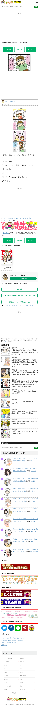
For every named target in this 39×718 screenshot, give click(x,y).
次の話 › (30, 49)
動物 (5, 689)
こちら (5, 341)
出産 (5, 668)
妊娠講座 (6, 662)
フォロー (6, 233)
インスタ (19, 289)
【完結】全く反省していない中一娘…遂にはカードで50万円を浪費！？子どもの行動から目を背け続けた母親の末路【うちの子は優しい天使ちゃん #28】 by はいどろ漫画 (25, 383)
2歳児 (21, 672)
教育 (5, 682)
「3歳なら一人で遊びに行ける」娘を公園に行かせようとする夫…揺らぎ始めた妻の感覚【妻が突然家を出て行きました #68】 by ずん (25, 372)
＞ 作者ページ (23, 278)
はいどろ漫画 (34, 551)
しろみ (33, 461)
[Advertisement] (19, 25)
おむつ (6, 675)
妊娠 (5, 665)
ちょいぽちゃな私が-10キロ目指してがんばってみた (19, 295)
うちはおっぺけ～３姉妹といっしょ (6, 268)
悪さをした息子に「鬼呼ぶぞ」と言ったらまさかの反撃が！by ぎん (24, 422)
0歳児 (21, 668)
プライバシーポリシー (8, 643)
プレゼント (22, 689)
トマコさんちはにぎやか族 (22, 305)
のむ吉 (33, 491)
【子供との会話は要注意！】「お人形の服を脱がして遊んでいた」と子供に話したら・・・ (24, 413)
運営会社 (4, 645)
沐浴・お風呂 (23, 675)
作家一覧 (19, 49)
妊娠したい (22, 662)
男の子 (11, 305)
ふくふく (33, 471)
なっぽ (33, 481)
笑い (33, 305)
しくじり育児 (7, 686)
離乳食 (6, 679)
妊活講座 (22, 658)
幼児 (21, 679)
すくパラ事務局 (10, 101)
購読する (5, 443)
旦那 (21, 686)
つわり (21, 665)
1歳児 (5, 672)
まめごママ (34, 531)
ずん (32, 541)
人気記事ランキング (9, 658)
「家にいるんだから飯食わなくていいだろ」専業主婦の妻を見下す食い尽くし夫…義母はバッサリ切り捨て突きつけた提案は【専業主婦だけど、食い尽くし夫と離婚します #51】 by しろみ (25, 362)
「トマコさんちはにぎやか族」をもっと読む (17, 218)
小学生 (6, 305)
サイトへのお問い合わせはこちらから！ (14, 638)
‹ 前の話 (8, 49)
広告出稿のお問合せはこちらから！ (13, 640)
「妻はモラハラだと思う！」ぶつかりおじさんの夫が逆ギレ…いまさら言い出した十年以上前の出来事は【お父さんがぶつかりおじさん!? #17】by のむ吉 (25, 351)
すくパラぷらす (8, 220)
